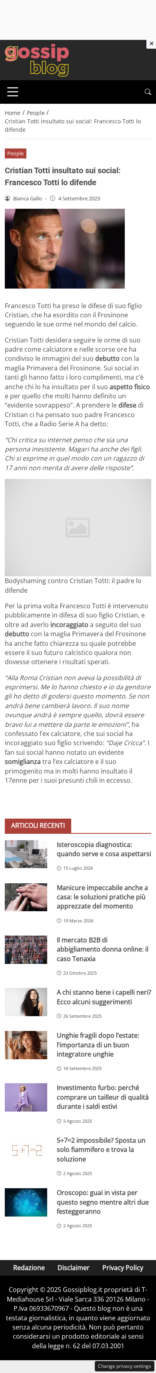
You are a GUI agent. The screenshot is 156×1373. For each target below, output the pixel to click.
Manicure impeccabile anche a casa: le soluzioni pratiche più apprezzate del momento (102, 897)
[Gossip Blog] (37, 59)
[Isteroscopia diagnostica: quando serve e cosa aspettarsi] (26, 854)
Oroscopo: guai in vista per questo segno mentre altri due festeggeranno (103, 1202)
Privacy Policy (122, 1267)
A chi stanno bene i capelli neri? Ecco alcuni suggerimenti (104, 997)
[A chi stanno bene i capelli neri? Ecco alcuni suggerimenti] (26, 1002)
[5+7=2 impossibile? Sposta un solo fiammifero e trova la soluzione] (26, 1150)
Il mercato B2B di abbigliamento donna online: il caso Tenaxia (102, 949)
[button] (148, 92)
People (15, 153)
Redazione (29, 1267)
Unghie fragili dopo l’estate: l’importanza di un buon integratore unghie (98, 1044)
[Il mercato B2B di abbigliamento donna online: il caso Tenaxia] (26, 950)
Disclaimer (74, 1267)
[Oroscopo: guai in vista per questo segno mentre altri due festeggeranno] (26, 1202)
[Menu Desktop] (13, 91)
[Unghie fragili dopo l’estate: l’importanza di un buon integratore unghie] (26, 1045)
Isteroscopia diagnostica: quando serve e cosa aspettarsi (104, 849)
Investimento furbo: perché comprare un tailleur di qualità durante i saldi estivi (103, 1097)
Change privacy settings (124, 1366)
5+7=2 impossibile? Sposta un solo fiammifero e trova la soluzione (101, 1149)
